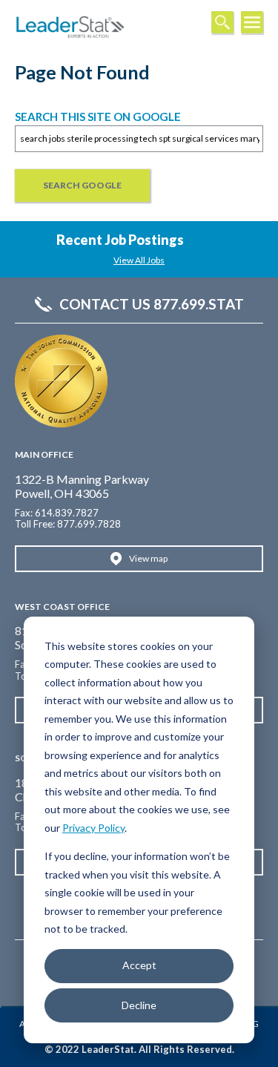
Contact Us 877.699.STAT (151, 304)
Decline (139, 1005)
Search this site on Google (98, 116)
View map (148, 558)
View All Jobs (139, 260)
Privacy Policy (93, 827)
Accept (139, 965)
